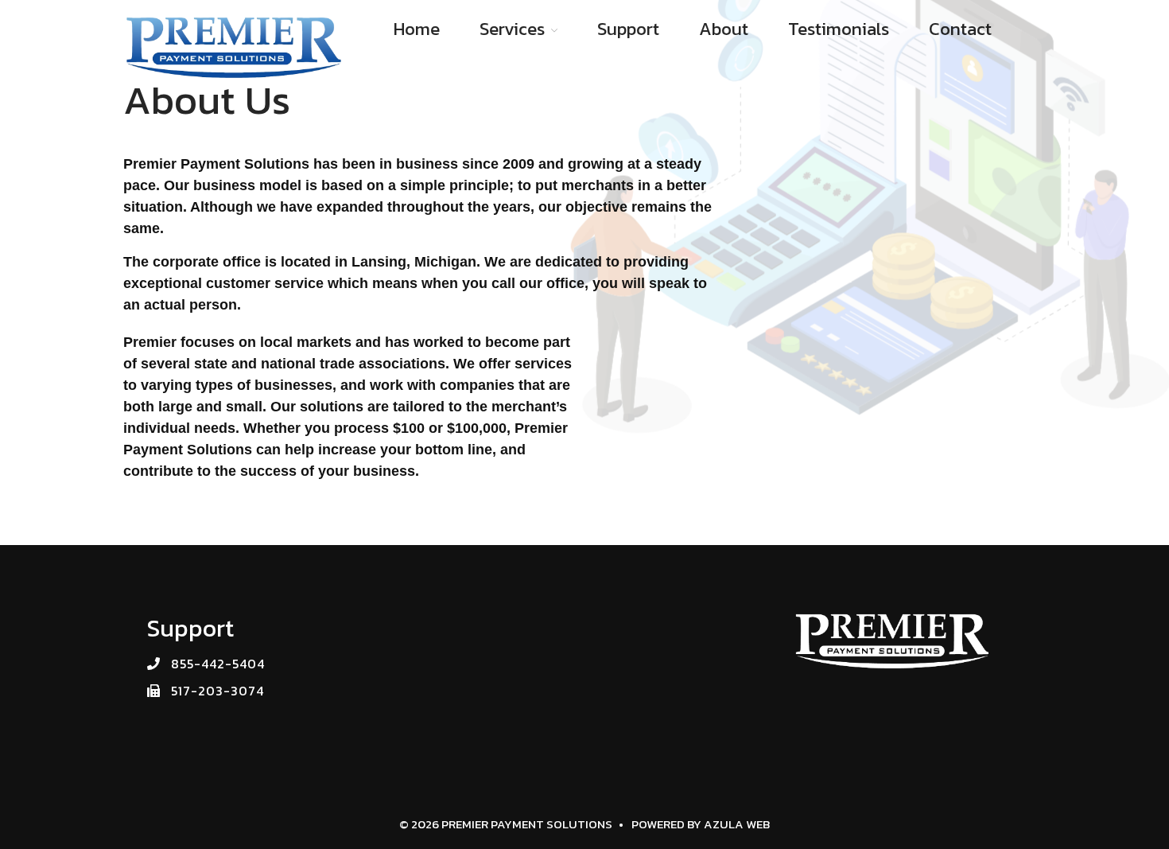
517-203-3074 (217, 690)
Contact (960, 29)
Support (628, 29)
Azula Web (737, 824)
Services (512, 29)
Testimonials (838, 29)
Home (417, 29)
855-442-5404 (218, 663)
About (723, 29)
